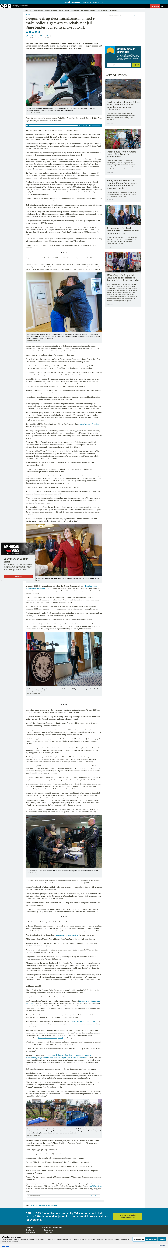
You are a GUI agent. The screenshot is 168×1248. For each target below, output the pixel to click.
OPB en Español (102, 10)
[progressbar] (53, 125)
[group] (64, 125)
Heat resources (38, 10)
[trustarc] (162, 1246)
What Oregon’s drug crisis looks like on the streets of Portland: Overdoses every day (123, 277)
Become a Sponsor (95, 699)
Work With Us (30, 1232)
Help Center (30, 1230)
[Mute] (90, 125)
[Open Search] (162, 6)
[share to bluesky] (32, 31)
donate (155, 6)
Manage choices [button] (139, 1239)
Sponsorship (48, 1230)
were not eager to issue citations (66, 935)
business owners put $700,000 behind (84, 1021)
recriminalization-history (48, 1205)
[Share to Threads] (38, 31)
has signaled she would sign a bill (50, 1038)
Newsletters (75, 10)
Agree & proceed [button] (151, 1239)
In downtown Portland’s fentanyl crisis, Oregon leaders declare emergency (123, 230)
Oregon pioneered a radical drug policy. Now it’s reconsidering (121, 154)
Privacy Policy (5, 1246)
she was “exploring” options (88, 424)
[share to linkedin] (35, 31)
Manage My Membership (53, 1227)
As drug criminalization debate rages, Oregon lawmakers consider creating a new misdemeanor (123, 106)
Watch (61, 10)
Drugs (38, 1205)
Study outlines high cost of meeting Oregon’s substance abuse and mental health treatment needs (122, 184)
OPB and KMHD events (88, 10)
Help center (113, 10)
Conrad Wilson (45, 36)
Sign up (136, 65)
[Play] (27, 125)
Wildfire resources (51, 10)
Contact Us (48, 1232)
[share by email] (27, 31)
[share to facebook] (29, 31)
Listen (67, 10)
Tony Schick (31, 36)
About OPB (28, 10)
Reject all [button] (162, 1239)
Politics (28, 14)
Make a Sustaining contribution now (128, 1216)
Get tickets (18, 576)
